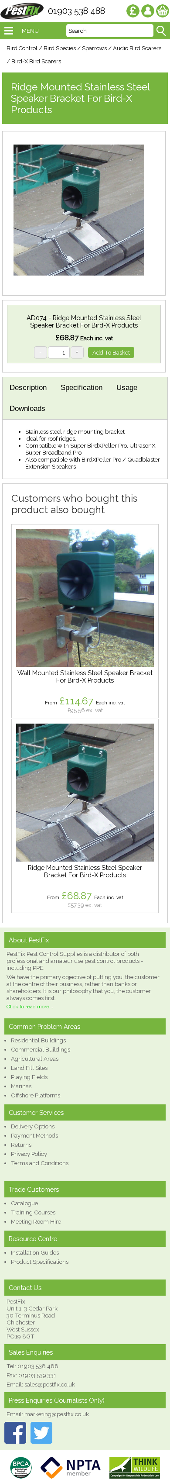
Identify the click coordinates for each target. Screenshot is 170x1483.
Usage (126, 387)
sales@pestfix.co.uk (49, 1384)
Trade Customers (34, 1189)
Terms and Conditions (39, 1162)
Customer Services (36, 1112)
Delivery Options (32, 1126)
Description (28, 387)
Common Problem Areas (44, 1026)
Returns (21, 1144)
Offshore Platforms (35, 1095)
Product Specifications (39, 1261)
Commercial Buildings (40, 1049)
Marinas (21, 1086)
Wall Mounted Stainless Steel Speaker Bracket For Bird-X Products (85, 676)
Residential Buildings (38, 1040)
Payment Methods (34, 1135)
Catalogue (24, 1203)
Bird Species (60, 48)
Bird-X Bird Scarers (36, 61)
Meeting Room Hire (36, 1221)
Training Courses (33, 1212)
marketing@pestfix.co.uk (56, 1414)
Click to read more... (30, 1007)
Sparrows (94, 48)
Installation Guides (35, 1252)
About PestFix (29, 940)
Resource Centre (33, 1238)
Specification (81, 387)
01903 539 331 (37, 1375)
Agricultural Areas (34, 1058)
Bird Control (22, 48)
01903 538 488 (76, 11)
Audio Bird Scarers (137, 48)
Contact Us (25, 1287)
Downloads (27, 408)
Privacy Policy (29, 1153)
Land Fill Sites (29, 1067)
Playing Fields (29, 1076)
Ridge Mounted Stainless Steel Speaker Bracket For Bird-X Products (85, 871)
